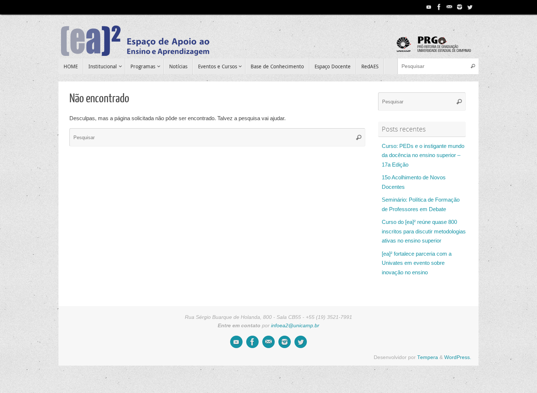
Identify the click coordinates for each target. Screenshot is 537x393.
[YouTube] (429, 7)
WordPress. (457, 357)
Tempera (427, 357)
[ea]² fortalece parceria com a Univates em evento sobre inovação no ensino (417, 263)
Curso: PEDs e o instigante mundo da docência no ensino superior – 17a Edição (423, 155)
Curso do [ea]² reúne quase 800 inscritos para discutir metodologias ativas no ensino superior (424, 231)
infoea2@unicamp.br (295, 325)
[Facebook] (439, 7)
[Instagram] (459, 7)
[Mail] (449, 7)
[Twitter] (470, 7)
